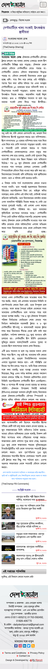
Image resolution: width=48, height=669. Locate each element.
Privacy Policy (37, 653)
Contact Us (24, 656)
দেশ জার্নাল (30, 635)
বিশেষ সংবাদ (24, 20)
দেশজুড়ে (13, 20)
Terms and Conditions (15, 653)
